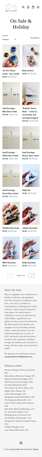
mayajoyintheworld (16, 449)
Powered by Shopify (31, 449)
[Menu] (38, 7)
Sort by (5, 36)
